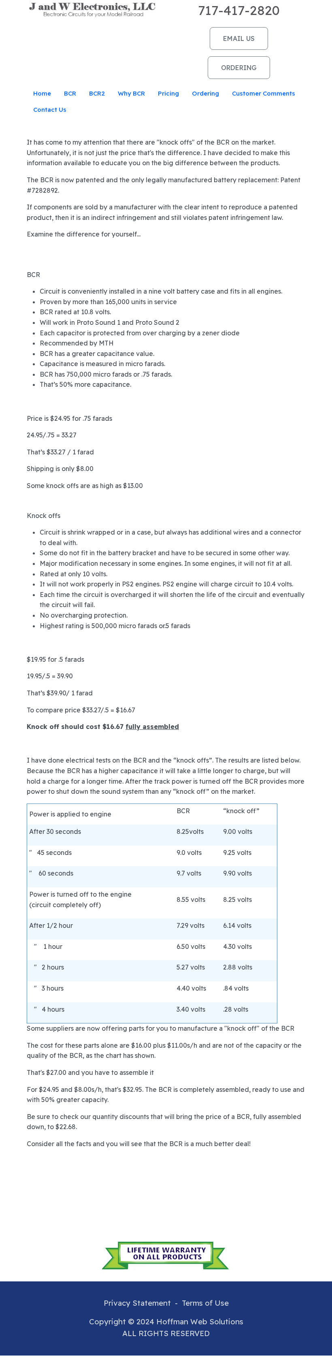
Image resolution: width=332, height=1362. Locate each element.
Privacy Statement (137, 1303)
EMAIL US (239, 38)
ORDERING (239, 68)
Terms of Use (205, 1303)
